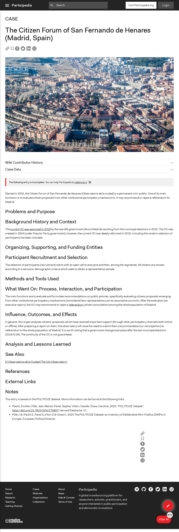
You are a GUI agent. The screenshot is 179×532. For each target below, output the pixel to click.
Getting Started (13, 506)
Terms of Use (65, 501)
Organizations (40, 497)
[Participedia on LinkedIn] (165, 490)
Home (8, 489)
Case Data (13, 169)
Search (9, 493)
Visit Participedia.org (141, 5)
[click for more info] (89, 182)
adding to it (81, 182)
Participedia (22, 5)
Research (10, 497)
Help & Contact (66, 497)
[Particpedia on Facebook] (151, 490)
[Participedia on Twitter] (158, 490)
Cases (36, 489)
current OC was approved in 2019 (30, 229)
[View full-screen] (170, 61)
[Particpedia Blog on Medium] (137, 490)
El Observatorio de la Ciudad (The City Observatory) (36, 362)
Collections (39, 501)
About (61, 489)
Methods (37, 493)
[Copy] (7, 49)
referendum (76, 305)
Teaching (10, 501)
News (61, 493)
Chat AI (165, 518)
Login (165, 5)
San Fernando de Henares (22, 148)
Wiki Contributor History (24, 162)
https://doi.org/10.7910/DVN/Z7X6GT (35, 410)
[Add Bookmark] (12, 49)
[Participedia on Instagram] (171, 490)
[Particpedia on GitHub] (144, 490)
